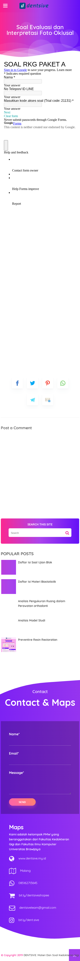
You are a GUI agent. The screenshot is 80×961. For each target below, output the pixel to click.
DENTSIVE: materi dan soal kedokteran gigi (51, 955)
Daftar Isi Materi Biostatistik (37, 581)
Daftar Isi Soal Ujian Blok (35, 562)
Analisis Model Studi (31, 620)
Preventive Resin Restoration (37, 640)
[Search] (67, 531)
